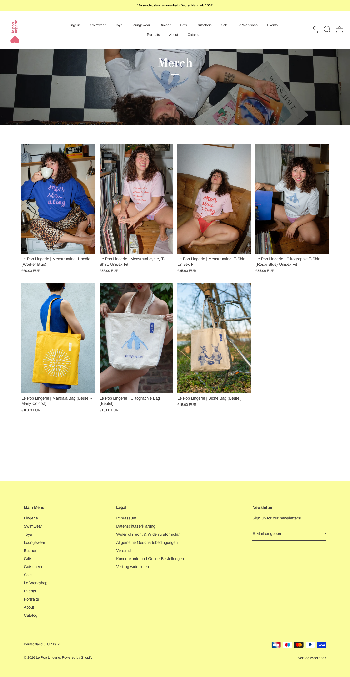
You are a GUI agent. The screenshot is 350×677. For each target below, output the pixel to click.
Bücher (165, 25)
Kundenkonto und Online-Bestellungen (150, 558)
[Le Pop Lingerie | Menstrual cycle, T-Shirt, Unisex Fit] (136, 199)
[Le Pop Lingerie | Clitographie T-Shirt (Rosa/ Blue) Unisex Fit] (292, 199)
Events (272, 25)
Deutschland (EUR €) (40, 644)
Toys (118, 25)
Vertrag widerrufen (132, 567)
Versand (123, 550)
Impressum (126, 518)
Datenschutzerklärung (135, 526)
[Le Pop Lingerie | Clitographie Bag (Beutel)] (136, 338)
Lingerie (75, 25)
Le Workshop (247, 25)
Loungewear (140, 25)
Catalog (193, 34)
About (173, 34)
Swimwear (98, 25)
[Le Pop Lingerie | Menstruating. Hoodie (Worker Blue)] (58, 199)
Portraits (153, 34)
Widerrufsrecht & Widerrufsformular (148, 534)
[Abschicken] (323, 533)
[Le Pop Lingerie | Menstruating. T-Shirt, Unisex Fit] (214, 199)
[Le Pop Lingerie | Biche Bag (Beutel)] (214, 338)
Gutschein (204, 25)
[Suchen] (327, 30)
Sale (224, 25)
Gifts (183, 25)
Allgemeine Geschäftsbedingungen (147, 542)
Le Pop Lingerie (48, 657)
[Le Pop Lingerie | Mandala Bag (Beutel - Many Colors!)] (58, 338)
